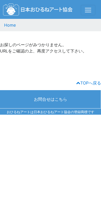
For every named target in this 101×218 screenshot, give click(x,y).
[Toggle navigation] (88, 10)
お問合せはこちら (50, 99)
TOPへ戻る (90, 82)
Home (10, 25)
